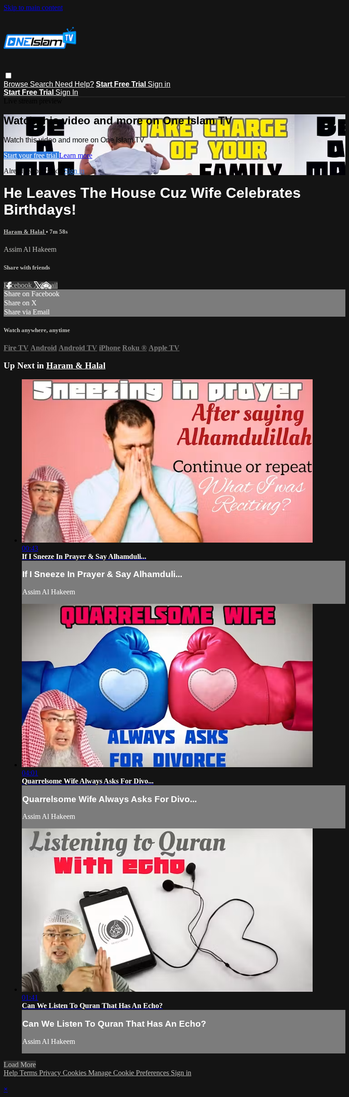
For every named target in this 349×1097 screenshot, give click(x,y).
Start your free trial (31, 155)
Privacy (51, 1073)
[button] (8, 75)
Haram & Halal (25, 231)
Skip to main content (33, 7)
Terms (29, 1073)
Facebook (19, 285)
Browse (17, 84)
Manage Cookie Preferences (129, 1073)
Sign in (159, 84)
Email (49, 285)
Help (12, 1073)
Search (42, 84)
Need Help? (74, 84)
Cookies (75, 1073)
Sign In (66, 92)
